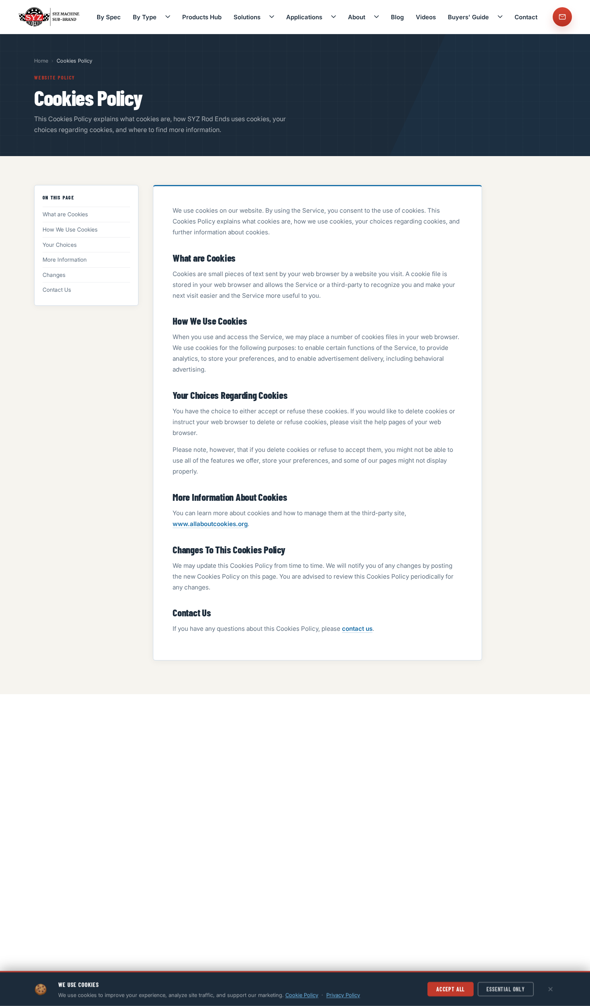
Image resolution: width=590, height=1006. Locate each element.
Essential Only (505, 989)
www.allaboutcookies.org (210, 524)
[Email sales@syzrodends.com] (562, 16)
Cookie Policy (301, 995)
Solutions (247, 17)
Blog (397, 17)
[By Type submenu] (167, 16)
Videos (426, 17)
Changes (54, 275)
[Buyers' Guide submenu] (500, 16)
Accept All (450, 989)
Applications (304, 17)
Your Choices (60, 245)
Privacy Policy (343, 995)
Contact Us (57, 290)
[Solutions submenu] (271, 16)
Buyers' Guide (468, 17)
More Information (65, 259)
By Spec (109, 17)
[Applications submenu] (333, 16)
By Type (145, 17)
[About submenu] (376, 16)
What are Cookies (65, 214)
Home (41, 61)
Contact (526, 17)
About (356, 17)
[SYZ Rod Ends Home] (49, 16)
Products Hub (202, 17)
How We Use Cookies (70, 229)
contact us (357, 628)
